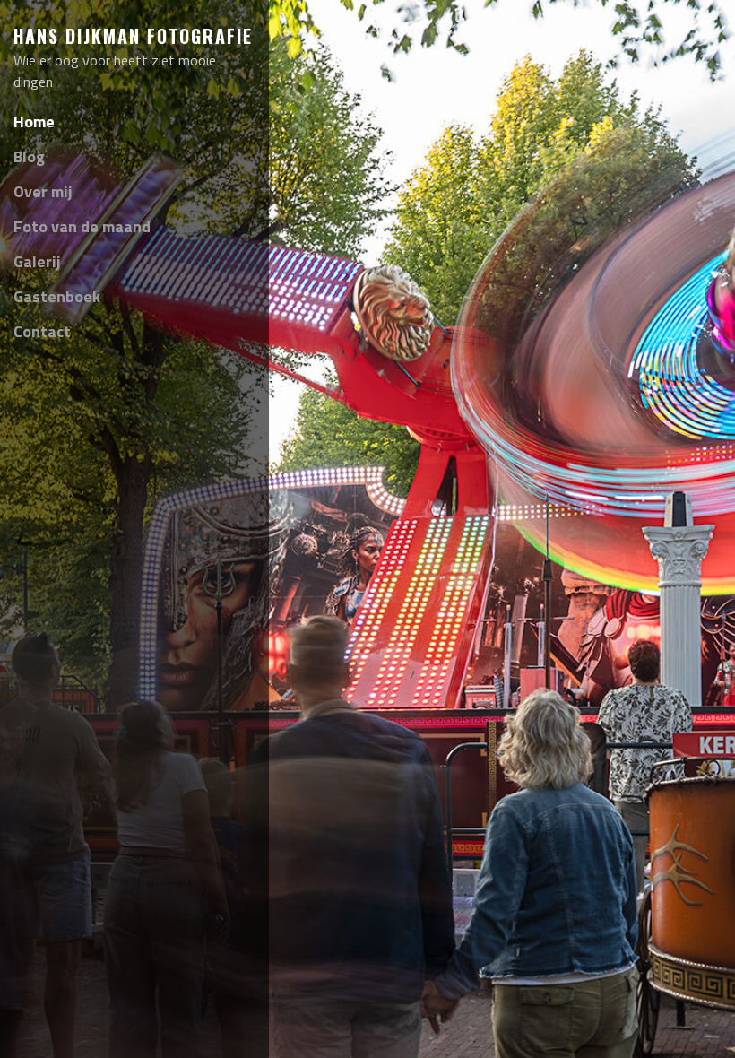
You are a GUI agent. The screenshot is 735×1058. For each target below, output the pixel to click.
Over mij (43, 191)
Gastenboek (56, 296)
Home (34, 121)
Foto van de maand (82, 226)
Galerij (37, 261)
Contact (42, 331)
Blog (29, 156)
